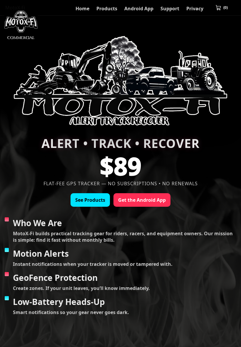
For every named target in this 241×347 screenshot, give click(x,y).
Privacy (194, 8)
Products (106, 8)
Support (169, 8)
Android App (138, 8)
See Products (90, 200)
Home (82, 8)
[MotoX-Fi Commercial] (21, 23)
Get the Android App (142, 200)
